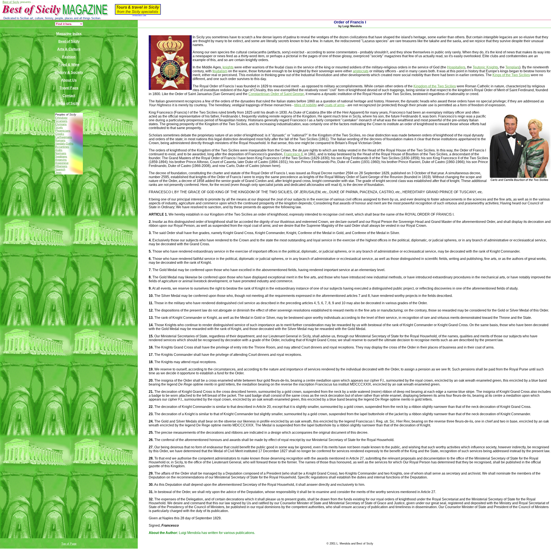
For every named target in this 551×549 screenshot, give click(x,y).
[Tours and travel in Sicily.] (80, 15)
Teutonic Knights (485, 67)
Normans (60, 153)
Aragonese (61, 163)
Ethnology (61, 117)
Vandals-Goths (64, 143)
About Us (69, 80)
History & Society (69, 72)
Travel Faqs (68, 88)
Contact (68, 95)
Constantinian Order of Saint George (276, 94)
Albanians (61, 166)
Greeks (59, 134)
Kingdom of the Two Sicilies (434, 86)
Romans (60, 140)
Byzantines (62, 146)
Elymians (61, 124)
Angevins (61, 159)
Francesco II (293, 154)
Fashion (69, 57)
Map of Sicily (69, 103)
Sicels (59, 127)
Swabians (61, 156)
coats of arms (334, 105)
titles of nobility (305, 105)
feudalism (219, 71)
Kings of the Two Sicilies (511, 75)
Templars (512, 67)
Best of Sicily (11, 2)
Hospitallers (456, 67)
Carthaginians (63, 137)
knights (228, 67)
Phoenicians (62, 130)
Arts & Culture (68, 49)
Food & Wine (68, 64)
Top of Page (68, 543)
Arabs (58, 150)
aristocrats (360, 71)
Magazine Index (69, 33)
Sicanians (61, 121)
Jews (58, 172)
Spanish (60, 169)
